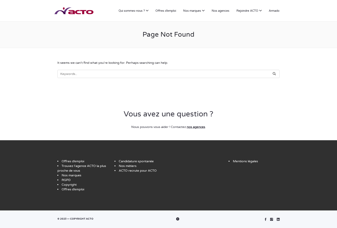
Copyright (69, 185)
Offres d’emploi (165, 10)
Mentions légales (245, 161)
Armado (274, 10)
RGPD (66, 180)
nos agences (196, 127)
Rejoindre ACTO (247, 10)
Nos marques (192, 10)
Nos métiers (128, 166)
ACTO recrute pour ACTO (138, 171)
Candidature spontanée (136, 161)
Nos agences (220, 10)
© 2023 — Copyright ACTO (75, 218)
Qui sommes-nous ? (132, 10)
